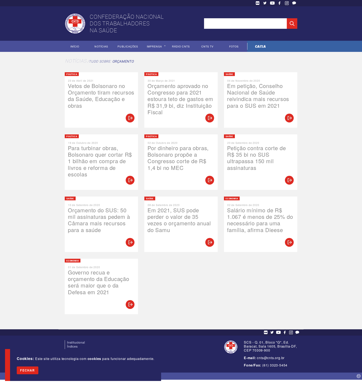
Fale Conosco (294, 3)
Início (74, 46)
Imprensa (154, 46)
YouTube (272, 3)
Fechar (27, 370)
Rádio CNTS (181, 46)
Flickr (258, 3)
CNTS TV (207, 46)
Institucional (76, 342)
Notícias (101, 46)
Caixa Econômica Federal (260, 46)
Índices (72, 346)
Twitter (265, 3)
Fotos (234, 46)
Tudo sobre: (111, 61)
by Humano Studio (359, 376)
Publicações (128, 46)
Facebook (279, 3)
